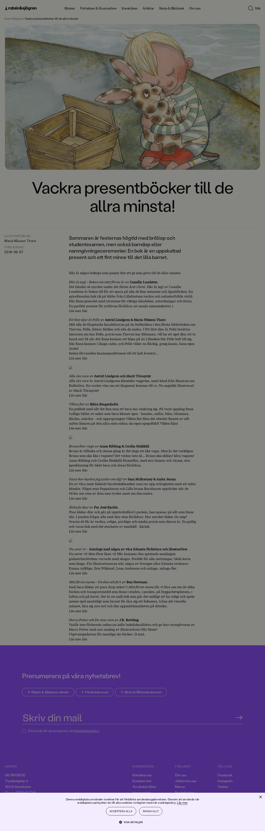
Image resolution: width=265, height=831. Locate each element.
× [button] (260, 797)
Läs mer (182, 803)
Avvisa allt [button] (151, 811)
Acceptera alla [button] (121, 811)
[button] (132, 822)
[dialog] (132, 415)
